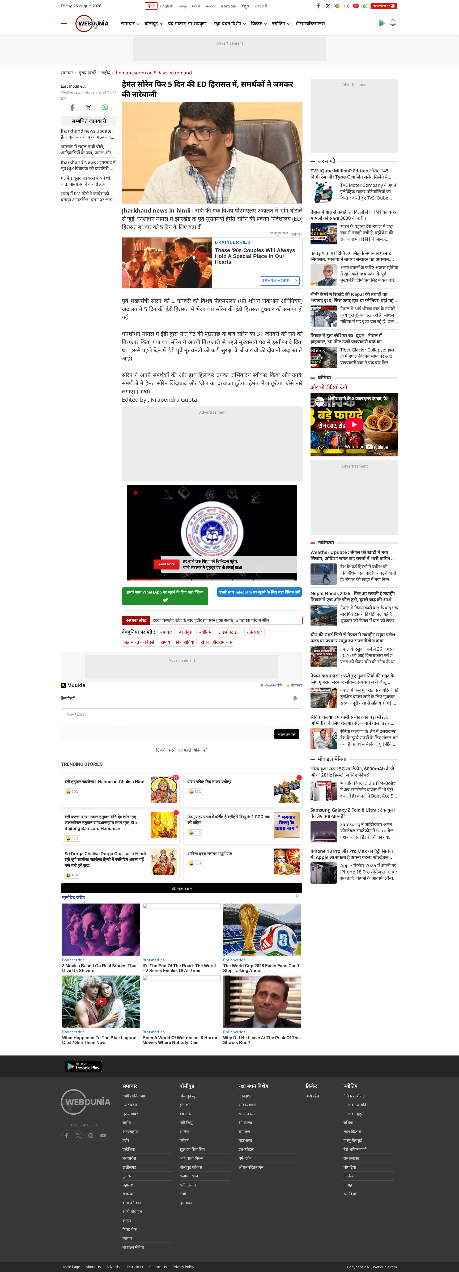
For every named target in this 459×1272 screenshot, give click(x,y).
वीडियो (324, 377)
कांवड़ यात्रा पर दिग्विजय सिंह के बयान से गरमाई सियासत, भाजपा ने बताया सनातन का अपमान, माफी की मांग (351, 256)
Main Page (71, 1266)
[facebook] (319, 6)
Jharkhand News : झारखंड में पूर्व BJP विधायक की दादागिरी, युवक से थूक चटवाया (88, 165)
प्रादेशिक (128, 1149)
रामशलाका (351, 1158)
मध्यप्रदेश (129, 1158)
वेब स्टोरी (186, 1113)
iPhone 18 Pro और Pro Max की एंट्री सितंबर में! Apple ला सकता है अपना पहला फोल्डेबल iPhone (352, 854)
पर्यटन (184, 1140)
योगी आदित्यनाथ (134, 1096)
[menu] (66, 23)
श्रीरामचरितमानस (310, 23)
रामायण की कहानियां (177, 642)
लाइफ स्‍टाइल (229, 632)
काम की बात (131, 1202)
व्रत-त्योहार (246, 1149)
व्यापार (127, 1238)
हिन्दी (151, 6)
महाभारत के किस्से (139, 642)
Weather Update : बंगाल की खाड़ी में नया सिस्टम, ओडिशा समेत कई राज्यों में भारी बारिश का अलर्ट (353, 555)
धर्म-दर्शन (245, 1158)
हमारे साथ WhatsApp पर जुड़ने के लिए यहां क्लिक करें (165, 596)
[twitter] (328, 6)
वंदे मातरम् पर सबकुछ (187, 23)
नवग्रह (347, 1185)
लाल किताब (352, 1131)
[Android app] (83, 1066)
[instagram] (347, 6)
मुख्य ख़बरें (87, 73)
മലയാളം (228, 6)
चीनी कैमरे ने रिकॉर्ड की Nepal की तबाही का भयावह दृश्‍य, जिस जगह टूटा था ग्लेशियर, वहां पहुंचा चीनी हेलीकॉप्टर (354, 297)
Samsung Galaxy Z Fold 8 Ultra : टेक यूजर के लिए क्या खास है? (353, 813)
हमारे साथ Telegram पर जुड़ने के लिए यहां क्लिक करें (259, 592)
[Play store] (382, 23)
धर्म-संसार (254, 632)
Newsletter (381, 5)
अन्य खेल (312, 1096)
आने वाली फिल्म (191, 1158)
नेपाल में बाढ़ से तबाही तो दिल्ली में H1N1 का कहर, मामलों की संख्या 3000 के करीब (354, 215)
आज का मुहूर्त (353, 1113)
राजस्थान (128, 1193)
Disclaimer (135, 1266)
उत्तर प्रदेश (129, 1104)
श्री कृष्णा (245, 1122)
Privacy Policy (183, 1266)
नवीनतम (326, 542)
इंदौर (125, 1140)
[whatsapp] (105, 107)
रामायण (244, 1131)
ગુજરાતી (261, 6)
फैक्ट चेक (129, 1229)
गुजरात (127, 1175)
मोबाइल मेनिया (332, 759)
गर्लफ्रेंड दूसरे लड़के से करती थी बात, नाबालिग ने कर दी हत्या (85, 181)
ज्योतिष (278, 23)
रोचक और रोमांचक (216, 642)
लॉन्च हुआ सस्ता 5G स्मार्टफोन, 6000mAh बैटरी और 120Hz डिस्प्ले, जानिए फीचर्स (352, 772)
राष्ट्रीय (105, 73)
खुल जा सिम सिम (192, 1149)
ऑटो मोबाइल (132, 1211)
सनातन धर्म (247, 1113)
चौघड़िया (349, 1167)
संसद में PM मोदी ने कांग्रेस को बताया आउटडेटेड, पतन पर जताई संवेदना (87, 196)
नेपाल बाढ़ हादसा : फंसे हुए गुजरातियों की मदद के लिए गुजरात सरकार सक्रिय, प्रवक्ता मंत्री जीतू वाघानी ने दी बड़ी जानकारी (352, 679)
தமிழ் (183, 6)
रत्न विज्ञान (350, 1193)
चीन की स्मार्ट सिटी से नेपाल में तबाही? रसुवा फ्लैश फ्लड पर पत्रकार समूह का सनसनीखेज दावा (353, 637)
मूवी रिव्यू (186, 1122)
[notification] (393, 23)
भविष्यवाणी (247, 1104)
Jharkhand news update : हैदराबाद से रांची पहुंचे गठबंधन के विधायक (87, 134)
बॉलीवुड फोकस (191, 1167)
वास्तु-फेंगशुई (352, 1140)
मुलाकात (186, 1202)
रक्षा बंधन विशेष (227, 23)
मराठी (196, 6)
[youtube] (356, 6)
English (166, 6)
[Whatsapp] (365, 6)
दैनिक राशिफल (354, 1096)
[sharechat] (337, 6)
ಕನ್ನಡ (246, 6)
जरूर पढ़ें (326, 161)
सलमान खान (189, 1175)
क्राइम (126, 1220)
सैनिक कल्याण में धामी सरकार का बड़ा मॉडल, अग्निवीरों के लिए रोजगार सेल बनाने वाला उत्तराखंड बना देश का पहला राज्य (354, 720)
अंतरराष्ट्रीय (130, 1131)
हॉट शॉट (186, 1104)
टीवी (183, 1193)
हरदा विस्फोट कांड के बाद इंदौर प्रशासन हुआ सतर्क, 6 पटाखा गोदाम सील (211, 620)
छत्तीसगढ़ (129, 1167)
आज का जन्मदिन (355, 1104)
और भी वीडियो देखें (329, 387)
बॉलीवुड (151, 23)
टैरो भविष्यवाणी (355, 1149)
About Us (93, 1266)
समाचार (128, 23)
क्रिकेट (256, 23)
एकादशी (245, 1096)
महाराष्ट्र (127, 1185)
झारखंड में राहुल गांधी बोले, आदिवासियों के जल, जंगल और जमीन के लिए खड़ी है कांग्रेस (86, 149)
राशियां (348, 1122)
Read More (166, 564)
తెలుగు (210, 6)
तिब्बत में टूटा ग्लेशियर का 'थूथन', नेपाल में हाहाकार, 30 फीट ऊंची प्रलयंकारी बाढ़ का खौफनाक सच (346, 338)
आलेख (184, 1131)
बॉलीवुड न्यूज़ (189, 1096)
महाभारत (245, 1140)
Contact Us (158, 1266)
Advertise (114, 1266)
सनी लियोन (188, 1185)
